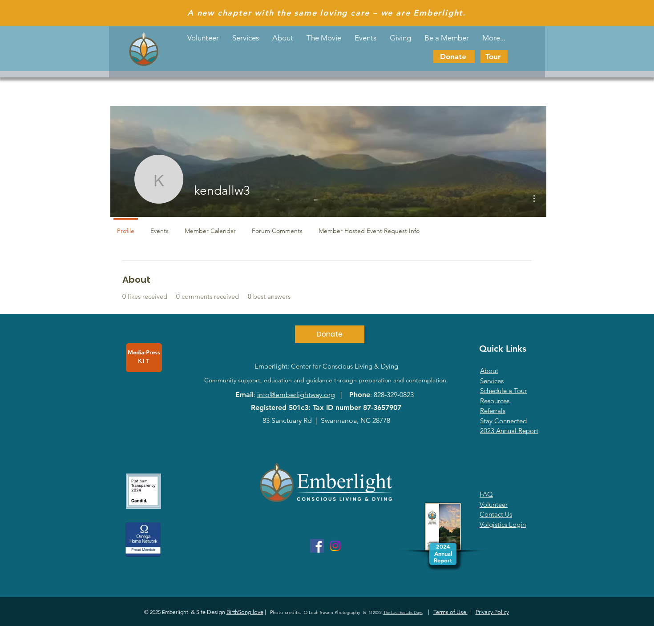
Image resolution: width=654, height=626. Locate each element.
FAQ (486, 494)
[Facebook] (317, 546)
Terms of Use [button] (450, 612)
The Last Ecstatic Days (403, 612)
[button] (365, 38)
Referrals (492, 410)
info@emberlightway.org (296, 394)
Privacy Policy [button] (492, 612)
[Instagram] (335, 546)
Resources (494, 401)
